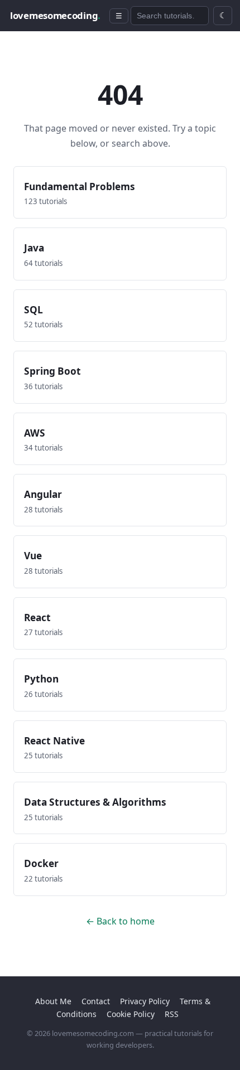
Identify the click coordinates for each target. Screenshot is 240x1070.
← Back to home (120, 921)
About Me (53, 1001)
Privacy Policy (145, 1001)
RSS (172, 1014)
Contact (95, 1001)
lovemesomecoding (55, 15)
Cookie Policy (131, 1014)
